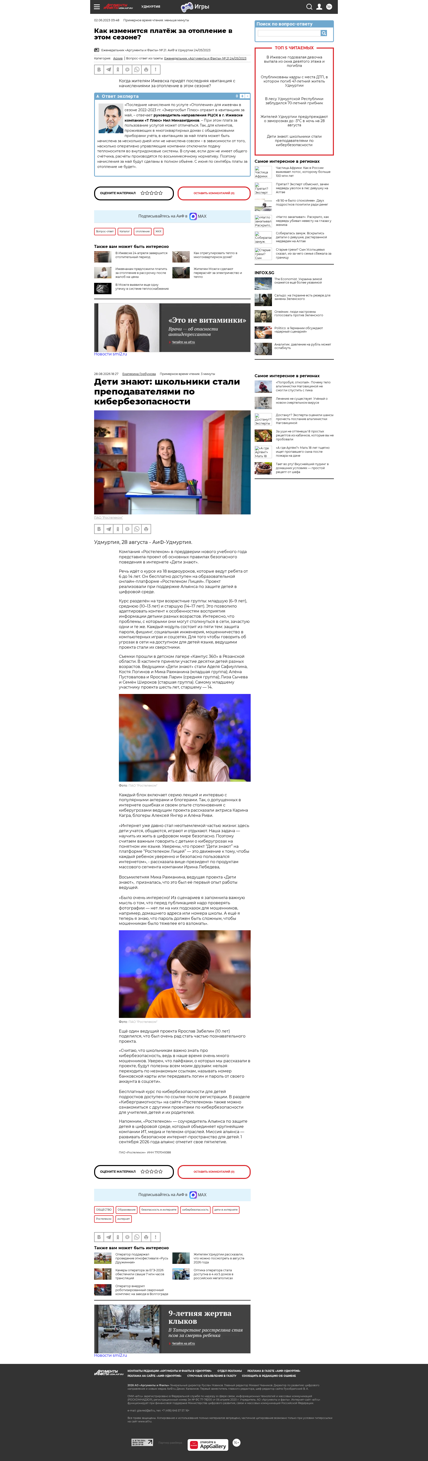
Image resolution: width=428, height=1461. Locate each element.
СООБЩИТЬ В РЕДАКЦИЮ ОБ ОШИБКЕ (269, 1376)
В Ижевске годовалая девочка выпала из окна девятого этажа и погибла (294, 61)
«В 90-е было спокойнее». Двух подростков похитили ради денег (302, 202)
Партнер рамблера (170, 1442)
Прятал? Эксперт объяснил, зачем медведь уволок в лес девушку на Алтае (302, 188)
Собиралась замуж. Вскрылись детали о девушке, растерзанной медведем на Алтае (301, 237)
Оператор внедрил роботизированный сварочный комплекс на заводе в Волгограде (141, 1290)
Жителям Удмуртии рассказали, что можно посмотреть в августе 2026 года (219, 1258)
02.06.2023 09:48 (106, 20)
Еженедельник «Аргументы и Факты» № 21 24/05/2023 (205, 58)
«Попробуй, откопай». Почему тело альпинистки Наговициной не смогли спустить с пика (303, 386)
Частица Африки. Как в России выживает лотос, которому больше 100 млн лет (303, 172)
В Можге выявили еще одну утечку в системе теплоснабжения (142, 287)
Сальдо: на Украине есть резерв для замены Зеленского (302, 297)
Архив (118, 58)
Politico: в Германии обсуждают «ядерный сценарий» (298, 329)
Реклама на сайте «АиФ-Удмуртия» (155, 1376)
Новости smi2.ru (110, 354)
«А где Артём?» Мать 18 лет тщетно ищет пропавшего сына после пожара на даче (303, 451)
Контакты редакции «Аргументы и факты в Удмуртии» (170, 1371)
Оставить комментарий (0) (214, 193)
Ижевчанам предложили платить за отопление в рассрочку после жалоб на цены (141, 273)
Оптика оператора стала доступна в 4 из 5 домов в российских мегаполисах (213, 1274)
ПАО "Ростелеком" (108, 517)
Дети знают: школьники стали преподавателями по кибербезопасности (294, 140)
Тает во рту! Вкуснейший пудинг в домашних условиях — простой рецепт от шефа (302, 468)
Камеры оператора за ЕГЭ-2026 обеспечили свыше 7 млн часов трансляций (139, 1274)
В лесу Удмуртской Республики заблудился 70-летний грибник (294, 101)
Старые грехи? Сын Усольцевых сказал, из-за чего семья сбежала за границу (303, 253)
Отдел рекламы (229, 1371)
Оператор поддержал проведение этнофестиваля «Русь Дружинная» (141, 1258)
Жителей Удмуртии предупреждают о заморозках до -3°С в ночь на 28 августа (294, 121)
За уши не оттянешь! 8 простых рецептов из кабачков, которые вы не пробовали (305, 435)
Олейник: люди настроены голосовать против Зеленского (298, 313)
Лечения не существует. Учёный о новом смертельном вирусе (302, 400)
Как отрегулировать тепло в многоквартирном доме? (215, 255)
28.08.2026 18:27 (106, 374)
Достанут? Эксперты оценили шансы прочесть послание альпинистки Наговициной (304, 419)
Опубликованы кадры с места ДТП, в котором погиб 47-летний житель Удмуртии (294, 81)
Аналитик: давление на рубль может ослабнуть (302, 346)
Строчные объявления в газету (211, 1376)
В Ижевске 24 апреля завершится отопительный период (141, 255)
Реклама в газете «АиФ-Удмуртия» (273, 1371)
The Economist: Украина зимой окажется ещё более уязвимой (298, 280)
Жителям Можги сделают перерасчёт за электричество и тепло (218, 273)
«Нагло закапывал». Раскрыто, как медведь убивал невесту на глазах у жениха (303, 221)
